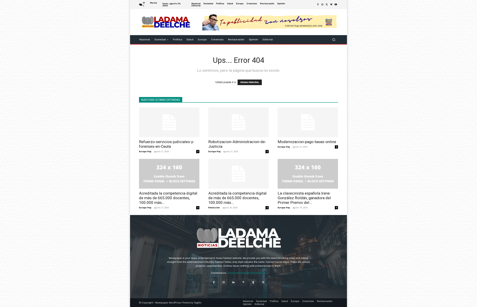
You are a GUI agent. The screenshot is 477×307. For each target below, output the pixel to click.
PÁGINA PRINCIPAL (249, 82)
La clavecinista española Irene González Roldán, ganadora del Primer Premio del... (304, 198)
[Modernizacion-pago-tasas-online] (308, 122)
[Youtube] (336, 4)
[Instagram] (322, 4)
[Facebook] (318, 4)
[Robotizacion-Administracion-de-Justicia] (238, 122)
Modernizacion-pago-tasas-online (307, 142)
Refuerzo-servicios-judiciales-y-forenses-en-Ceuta (166, 144)
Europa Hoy (145, 151)
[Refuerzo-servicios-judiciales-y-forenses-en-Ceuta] (169, 122)
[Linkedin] (233, 282)
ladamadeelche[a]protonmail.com (246, 273)
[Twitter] (327, 4)
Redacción (214, 207)
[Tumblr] (253, 282)
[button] (333, 39)
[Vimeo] (331, 4)
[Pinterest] (243, 282)
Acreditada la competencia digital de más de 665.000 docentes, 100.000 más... (168, 198)
